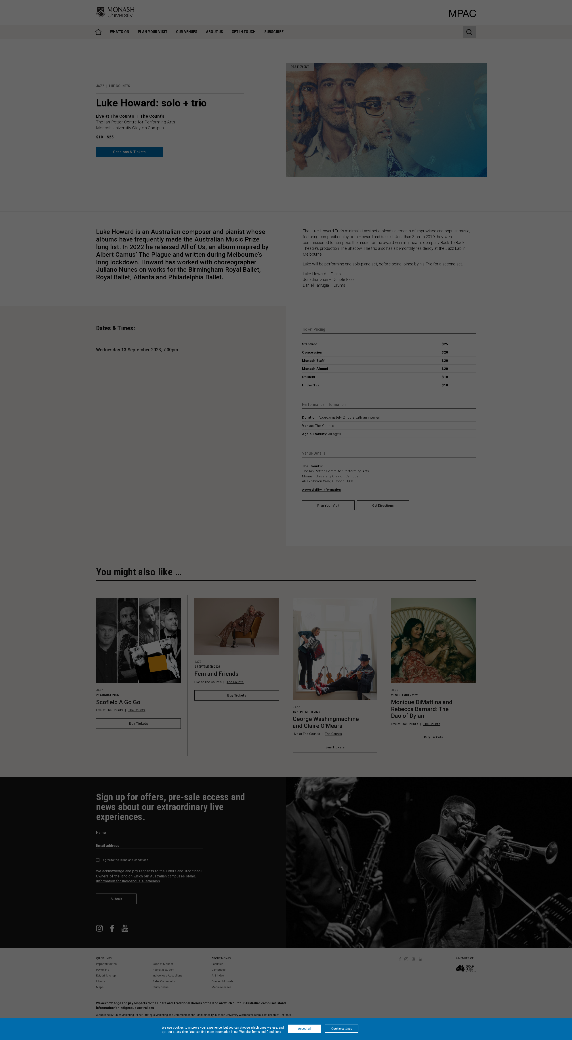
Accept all (304, 1029)
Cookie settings (341, 1029)
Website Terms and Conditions (260, 1032)
